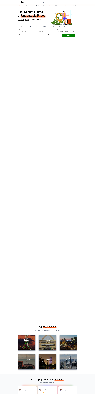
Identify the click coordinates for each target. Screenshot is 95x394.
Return (22, 26)
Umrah (39, 2)
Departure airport (22, 29)
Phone (49, 34)
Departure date (60, 29)
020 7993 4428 (50, 5)
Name (20, 34)
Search (68, 35)
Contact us (59, 2)
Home (35, 2)
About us (53, 2)
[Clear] (73, 31)
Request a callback (46, 2)
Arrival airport (41, 29)
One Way (31, 26)
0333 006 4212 (68, 5)
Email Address (36, 34)
